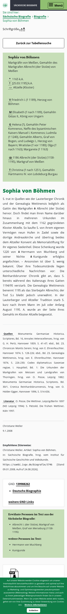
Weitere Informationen (36, 604)
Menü (58, 5)
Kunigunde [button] (40, 256)
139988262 (23, 484)
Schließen (33, 610)
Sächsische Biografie (17, 16)
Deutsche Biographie (27, 491)
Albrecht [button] (42, 208)
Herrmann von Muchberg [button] (39, 252)
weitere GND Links (21, 502)
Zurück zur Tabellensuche (33, 43)
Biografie (40, 16)
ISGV (5, 5)
